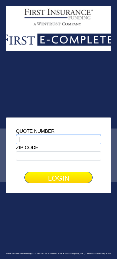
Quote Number (35, 131)
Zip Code (27, 147)
